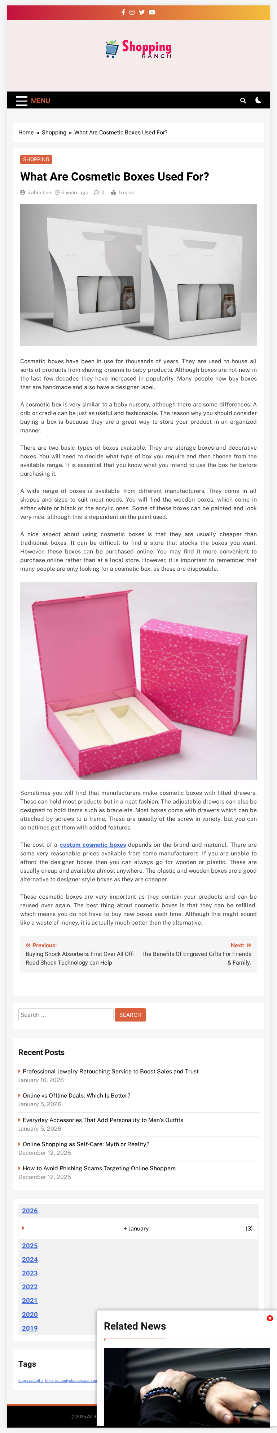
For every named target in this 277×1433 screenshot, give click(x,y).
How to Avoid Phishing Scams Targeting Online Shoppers (99, 1168)
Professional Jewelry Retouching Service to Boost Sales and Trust (111, 1071)
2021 (30, 1301)
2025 (30, 1246)
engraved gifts (31, 1380)
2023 (30, 1273)
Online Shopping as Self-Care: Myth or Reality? (86, 1144)
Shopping (36, 159)
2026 (30, 1211)
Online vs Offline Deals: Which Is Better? (76, 1095)
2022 (30, 1287)
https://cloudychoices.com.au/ (71, 1380)
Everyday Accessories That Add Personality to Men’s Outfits (103, 1120)
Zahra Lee (39, 192)
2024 (30, 1260)
